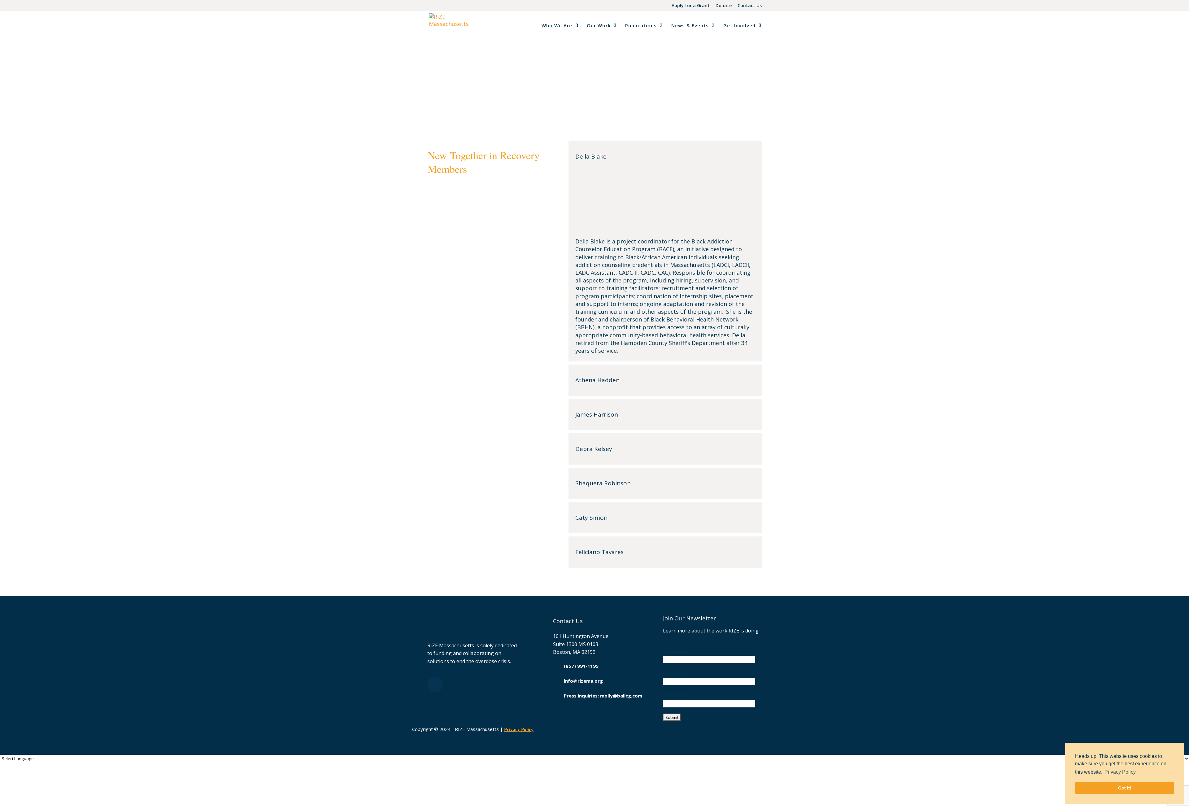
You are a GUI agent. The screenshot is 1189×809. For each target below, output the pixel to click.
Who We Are (557, 25)
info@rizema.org (583, 681)
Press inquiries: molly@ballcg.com (603, 696)
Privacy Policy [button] (1120, 772)
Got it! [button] (1124, 787)
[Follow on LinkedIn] (435, 685)
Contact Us (750, 5)
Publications (641, 25)
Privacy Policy (519, 729)
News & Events (690, 25)
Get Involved (739, 25)
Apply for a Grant (691, 5)
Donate (724, 5)
